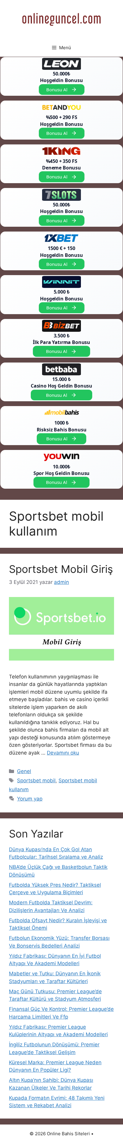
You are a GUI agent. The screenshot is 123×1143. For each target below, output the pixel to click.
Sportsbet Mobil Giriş (61, 569)
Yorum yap (29, 799)
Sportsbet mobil (36, 780)
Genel (24, 771)
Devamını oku (63, 753)
